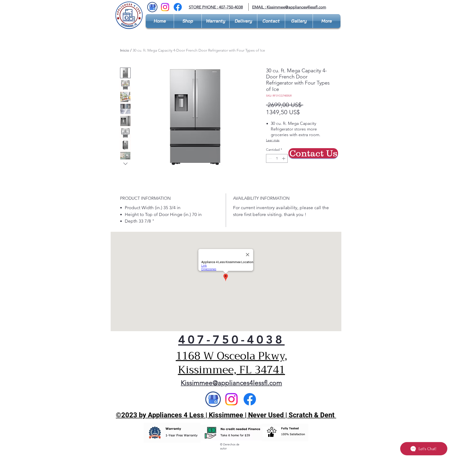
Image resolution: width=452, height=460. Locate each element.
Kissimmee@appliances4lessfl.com (296, 7)
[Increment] (284, 158)
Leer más (272, 140)
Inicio (124, 50)
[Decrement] (270, 158)
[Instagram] (165, 7)
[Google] (213, 399)
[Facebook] (177, 7)
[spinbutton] (277, 158)
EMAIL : (259, 7)
